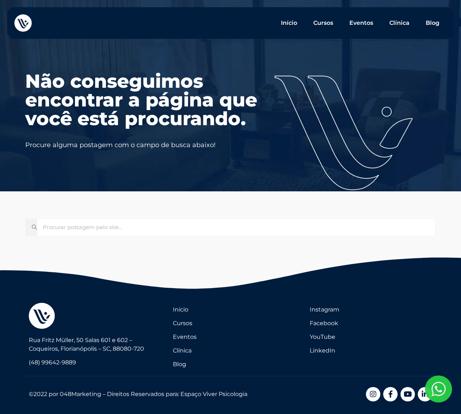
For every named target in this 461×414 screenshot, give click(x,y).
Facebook (324, 323)
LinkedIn (322, 350)
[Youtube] (407, 394)
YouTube (322, 336)
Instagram (324, 309)
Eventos (361, 22)
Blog (432, 22)
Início (289, 22)
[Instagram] (373, 394)
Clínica (399, 22)
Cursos (323, 22)
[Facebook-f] (390, 394)
